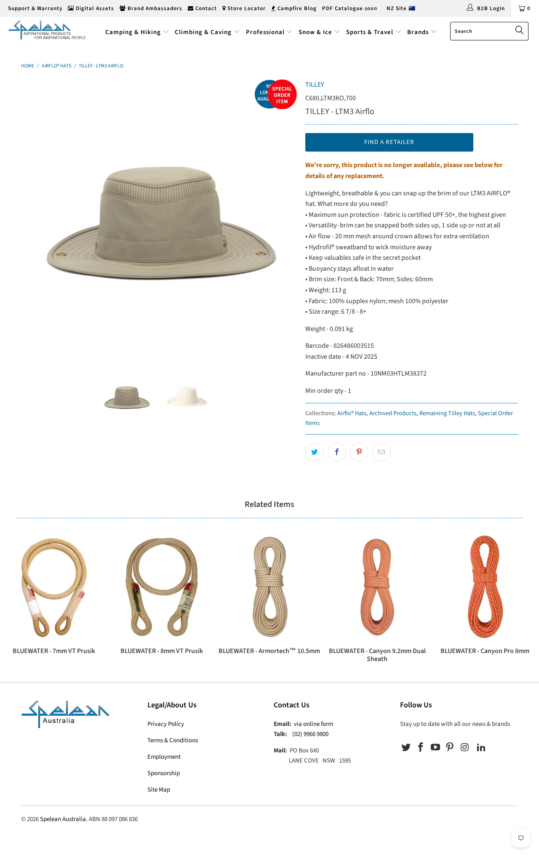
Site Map (158, 789)
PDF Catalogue (349, 8)
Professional (265, 32)
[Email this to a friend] (381, 452)
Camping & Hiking (133, 32)
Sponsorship (163, 773)
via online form (313, 724)
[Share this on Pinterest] (359, 452)
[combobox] (489, 31)
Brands (418, 32)
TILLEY (314, 84)
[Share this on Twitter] (314, 452)
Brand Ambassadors (154, 8)
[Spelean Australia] (47, 30)
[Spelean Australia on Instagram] (465, 747)
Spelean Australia (63, 819)
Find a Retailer (389, 142)
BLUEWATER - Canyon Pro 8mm (485, 587)
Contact (205, 8)
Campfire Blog (296, 8)
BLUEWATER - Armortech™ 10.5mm (269, 587)
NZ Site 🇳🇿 (401, 8)
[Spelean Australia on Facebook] (421, 747)
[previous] (36, 217)
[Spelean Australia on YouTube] (435, 747)
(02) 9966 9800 (310, 734)
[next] (282, 217)
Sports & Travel (369, 32)
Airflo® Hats (351, 413)
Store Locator (246, 8)
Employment (164, 756)
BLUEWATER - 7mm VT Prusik (54, 587)
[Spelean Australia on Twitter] (406, 747)
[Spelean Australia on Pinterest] (450, 747)
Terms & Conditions (172, 740)
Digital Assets (94, 8)
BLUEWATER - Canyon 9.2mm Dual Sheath (377, 587)
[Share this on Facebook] (337, 452)
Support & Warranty (34, 8)
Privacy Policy (165, 724)
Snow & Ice (315, 32)
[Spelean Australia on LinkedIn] (481, 747)
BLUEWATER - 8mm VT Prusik (161, 587)
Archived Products (392, 413)
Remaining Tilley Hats (447, 413)
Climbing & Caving (203, 32)
